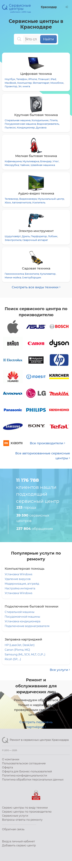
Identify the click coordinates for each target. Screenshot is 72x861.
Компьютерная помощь (24, 568)
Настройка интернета (20, 588)
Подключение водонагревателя (27, 626)
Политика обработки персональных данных (32, 779)
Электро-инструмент (36, 231)
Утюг (56, 161)
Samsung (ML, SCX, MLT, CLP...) (25, 654)
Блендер (46, 161)
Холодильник (40, 120)
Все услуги (59, 670)
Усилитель (38, 202)
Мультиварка (31, 161)
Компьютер (24, 82)
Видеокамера (28, 198)
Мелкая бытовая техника (36, 156)
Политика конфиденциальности (24, 775)
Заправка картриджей (23, 639)
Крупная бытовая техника (36, 115)
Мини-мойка (13, 277)
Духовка (41, 127)
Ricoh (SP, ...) (13, 659)
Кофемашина (13, 161)
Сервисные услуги (15, 815)
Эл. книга (24, 86)
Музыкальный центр (51, 198)
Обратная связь (13, 829)
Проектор (11, 86)
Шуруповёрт (13, 236)
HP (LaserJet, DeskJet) (19, 645)
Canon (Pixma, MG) (17, 649)
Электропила (13, 240)
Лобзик (52, 236)
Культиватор (48, 273)
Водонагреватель (48, 123)
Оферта (7, 767)
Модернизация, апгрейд (22, 583)
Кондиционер (26, 127)
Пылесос (10, 127)
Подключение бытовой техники (31, 606)
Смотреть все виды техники (35, 287)
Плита (53, 120)
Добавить (19, 845)
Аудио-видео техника (36, 193)
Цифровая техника (36, 74)
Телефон (21, 79)
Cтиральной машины (19, 612)
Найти (48, 39)
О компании (10, 759)
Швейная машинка (43, 165)
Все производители (47, 443)
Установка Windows (18, 574)
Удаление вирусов (18, 579)
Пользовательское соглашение (24, 763)
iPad (53, 79)
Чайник (25, 165)
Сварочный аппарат (35, 240)
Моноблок (57, 82)
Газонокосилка (14, 273)
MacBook (10, 82)
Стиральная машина (17, 120)
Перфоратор (39, 236)
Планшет (44, 79)
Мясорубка (12, 165)
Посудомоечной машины (22, 616)
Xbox (8, 202)
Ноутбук (10, 79)
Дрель (26, 236)
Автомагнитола (21, 202)
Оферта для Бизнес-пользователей (27, 771)
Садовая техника (36, 268)
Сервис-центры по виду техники (25, 807)
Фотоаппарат (41, 82)
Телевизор (11, 198)
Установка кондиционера (22, 621)
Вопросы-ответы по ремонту (22, 819)
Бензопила (32, 273)
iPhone (32, 79)
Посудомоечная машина (20, 123)
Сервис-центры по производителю (27, 811)
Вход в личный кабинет (18, 841)
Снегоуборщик (31, 277)
